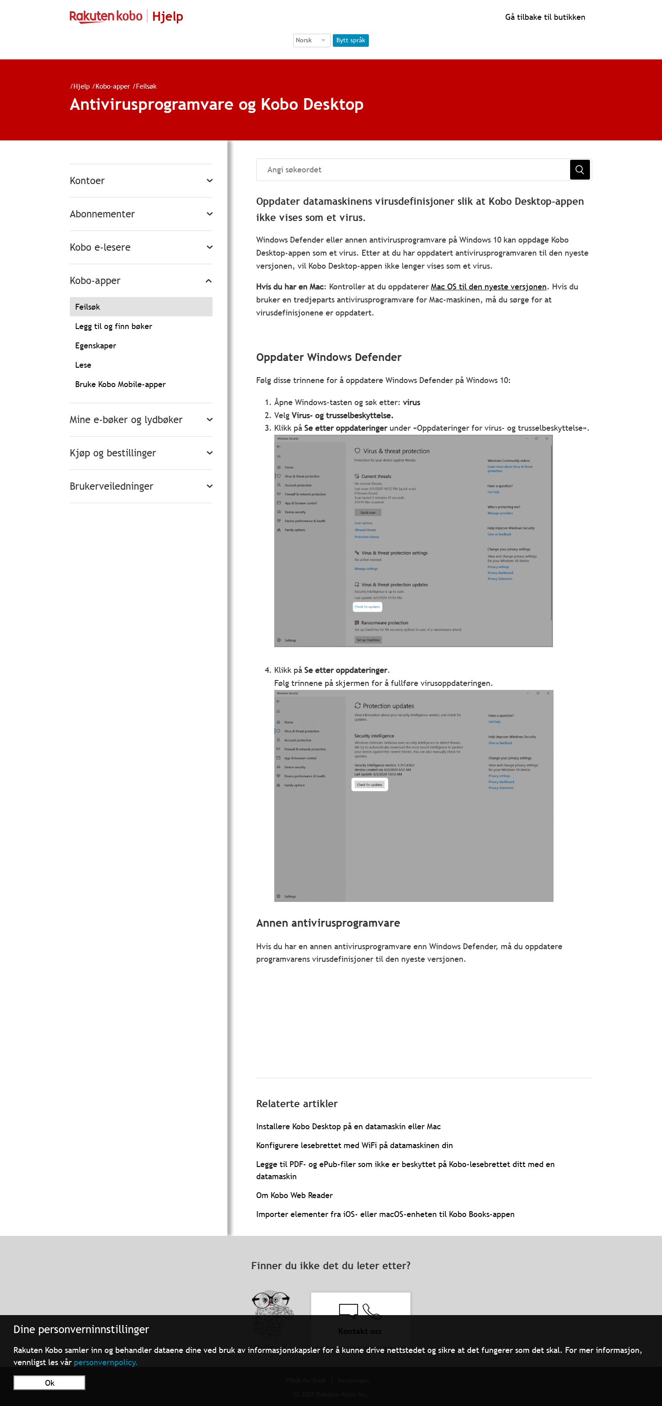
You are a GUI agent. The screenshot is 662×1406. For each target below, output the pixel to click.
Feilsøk (146, 85)
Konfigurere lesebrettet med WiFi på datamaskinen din (354, 1145)
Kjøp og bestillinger (113, 453)
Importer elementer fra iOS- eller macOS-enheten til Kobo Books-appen (385, 1214)
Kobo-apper (112, 85)
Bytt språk (350, 40)
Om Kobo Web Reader (294, 1195)
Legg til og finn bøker (113, 326)
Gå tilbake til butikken (544, 17)
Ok (49, 1383)
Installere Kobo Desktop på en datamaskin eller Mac (348, 1126)
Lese (83, 365)
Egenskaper (95, 345)
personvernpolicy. (106, 1362)
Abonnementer (102, 214)
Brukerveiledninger (112, 486)
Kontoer (87, 181)
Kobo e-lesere (100, 247)
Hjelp (81, 85)
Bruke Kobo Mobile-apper (120, 384)
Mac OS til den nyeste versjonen (489, 286)
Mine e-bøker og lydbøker (126, 420)
